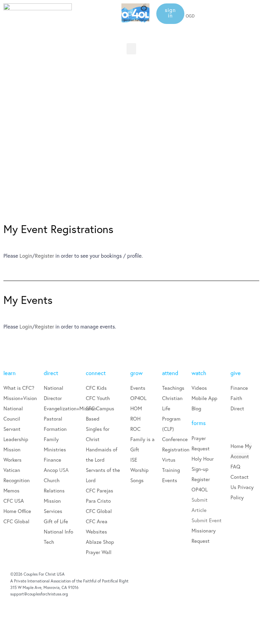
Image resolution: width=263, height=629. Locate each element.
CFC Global (16, 521)
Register (44, 255)
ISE (133, 459)
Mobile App (204, 398)
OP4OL (138, 398)
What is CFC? (18, 387)
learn (9, 373)
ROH (135, 418)
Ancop (51, 469)
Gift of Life (56, 521)
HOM (136, 408)
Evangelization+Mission (70, 408)
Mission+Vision (20, 398)
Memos (11, 490)
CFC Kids (96, 387)
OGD (190, 15)
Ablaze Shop (100, 541)
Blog (196, 408)
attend (170, 373)
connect (96, 373)
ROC (135, 428)
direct (51, 373)
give (236, 373)
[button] (170, 13)
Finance (52, 459)
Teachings (173, 387)
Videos (199, 387)
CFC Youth (98, 398)
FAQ (235, 466)
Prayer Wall (98, 552)
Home (237, 445)
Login (25, 255)
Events (137, 387)
